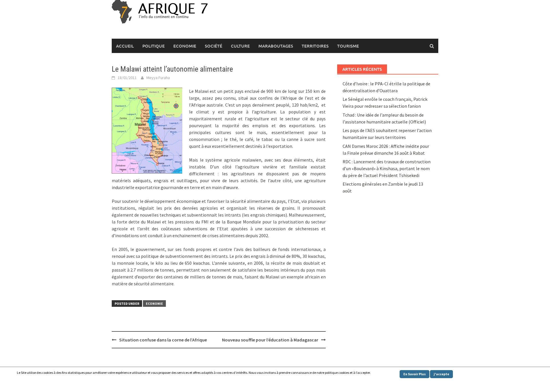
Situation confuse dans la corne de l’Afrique (163, 340)
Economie (184, 46)
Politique (153, 46)
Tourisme (348, 46)
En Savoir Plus (414, 374)
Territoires (315, 46)
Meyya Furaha (158, 77)
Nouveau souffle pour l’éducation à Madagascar (270, 340)
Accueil (125, 46)
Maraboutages (275, 46)
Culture (240, 46)
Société (213, 46)
